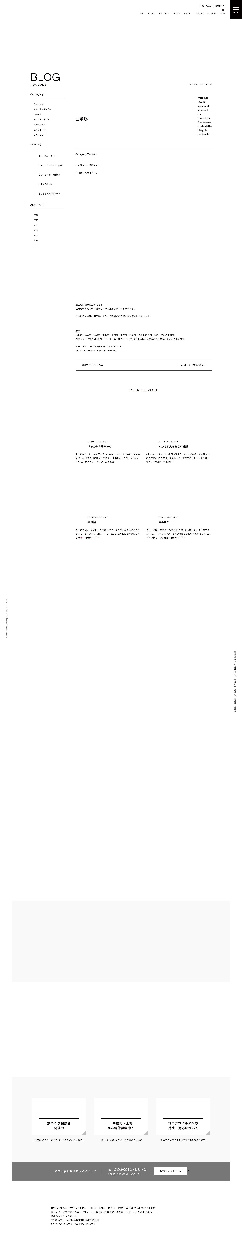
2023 (36, 220)
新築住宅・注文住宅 (42, 109)
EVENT (151, 13)
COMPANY (206, 6)
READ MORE (121, 753)
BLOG (223, 13)
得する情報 (39, 104)
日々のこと (39, 134)
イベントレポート (41, 119)
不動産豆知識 (40, 124)
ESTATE (187, 13)
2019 (36, 240)
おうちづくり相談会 (235, 662)
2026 (36, 215)
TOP (142, 13)
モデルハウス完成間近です (192, 364)
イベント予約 (235, 685)
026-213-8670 (130, 1169)
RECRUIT (219, 6)
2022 (36, 225)
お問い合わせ (235, 705)
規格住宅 (38, 114)
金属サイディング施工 (92, 364)
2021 (36, 230)
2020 (36, 235)
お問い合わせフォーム (170, 1171)
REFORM (211, 13)
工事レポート (40, 129)
